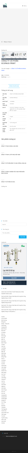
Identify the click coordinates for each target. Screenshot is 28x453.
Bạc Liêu (3, 337)
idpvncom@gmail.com (11, 436)
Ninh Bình (3, 388)
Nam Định (3, 384)
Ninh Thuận (4, 390)
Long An (8, 77)
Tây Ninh (3, 405)
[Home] (1, 41)
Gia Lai (2, 358)
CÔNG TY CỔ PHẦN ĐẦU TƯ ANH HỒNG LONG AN (13, 163)
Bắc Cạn (3, 334)
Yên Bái (3, 423)
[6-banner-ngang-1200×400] (14, 55)
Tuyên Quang (4, 417)
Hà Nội (2, 316)
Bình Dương (4, 320)
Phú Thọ (3, 391)
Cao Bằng (3, 348)
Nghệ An (3, 386)
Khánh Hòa (3, 370)
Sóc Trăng (3, 402)
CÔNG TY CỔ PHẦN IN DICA (8, 181)
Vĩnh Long (3, 419)
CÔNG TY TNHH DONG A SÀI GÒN (9, 146)
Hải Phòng (3, 325)
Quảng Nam (4, 396)
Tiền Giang (3, 414)
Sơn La (2, 403)
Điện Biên (3, 355)
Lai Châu (3, 376)
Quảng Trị (3, 400)
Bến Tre (3, 339)
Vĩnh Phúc (3, 421)
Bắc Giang (3, 335)
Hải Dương (3, 365)
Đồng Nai (3, 322)
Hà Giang (3, 360)
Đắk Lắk (3, 351)
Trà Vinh (3, 416)
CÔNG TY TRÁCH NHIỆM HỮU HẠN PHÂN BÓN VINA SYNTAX (12, 172)
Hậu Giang (3, 367)
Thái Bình (3, 407)
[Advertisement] (14, 26)
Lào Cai (3, 381)
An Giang (3, 332)
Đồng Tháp (3, 356)
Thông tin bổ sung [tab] (14, 86)
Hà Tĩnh (3, 363)
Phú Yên (3, 393)
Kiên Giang (3, 372)
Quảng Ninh (4, 327)
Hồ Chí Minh (4, 318)
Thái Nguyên (4, 409)
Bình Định (3, 341)
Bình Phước (4, 329)
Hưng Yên (3, 369)
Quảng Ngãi (4, 398)
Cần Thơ (3, 346)
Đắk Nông (3, 353)
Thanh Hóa (3, 410)
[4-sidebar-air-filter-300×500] (14, 264)
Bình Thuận (3, 342)
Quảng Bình (4, 395)
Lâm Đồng (3, 377)
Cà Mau (3, 344)
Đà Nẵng (3, 349)
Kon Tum (3, 374)
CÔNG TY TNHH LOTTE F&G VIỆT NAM (10, 154)
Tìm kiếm (22, 237)
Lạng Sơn (3, 379)
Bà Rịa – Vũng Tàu (5, 323)
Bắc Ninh (3, 330)
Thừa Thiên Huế (5, 412)
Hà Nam (3, 362)
